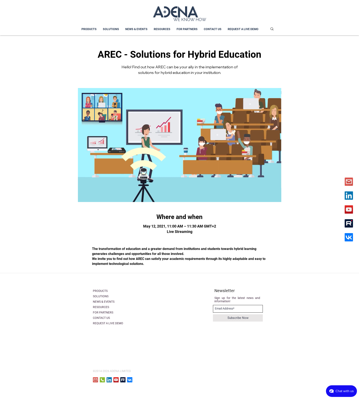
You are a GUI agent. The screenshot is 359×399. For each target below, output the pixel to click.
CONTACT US (101, 317)
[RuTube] (349, 223)
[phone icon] (102, 379)
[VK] (349, 237)
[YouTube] (349, 209)
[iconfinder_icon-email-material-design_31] (349, 181)
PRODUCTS (100, 291)
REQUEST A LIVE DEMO (108, 323)
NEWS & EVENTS (103, 301)
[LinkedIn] (349, 195)
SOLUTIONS (100, 296)
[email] (95, 379)
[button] (111, 29)
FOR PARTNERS (103, 312)
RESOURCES (101, 307)
